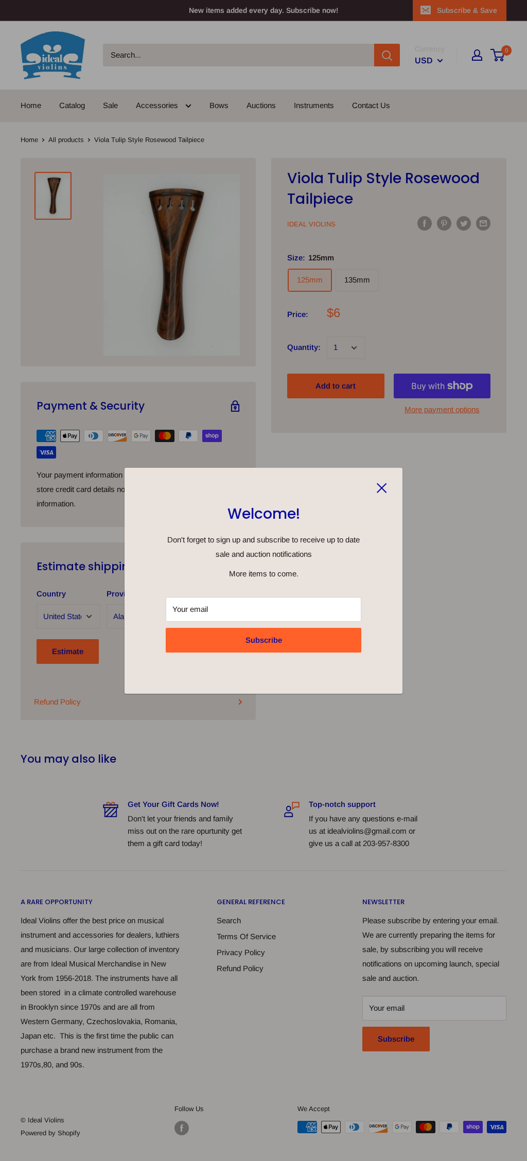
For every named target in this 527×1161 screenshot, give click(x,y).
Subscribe (263, 640)
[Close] (382, 487)
